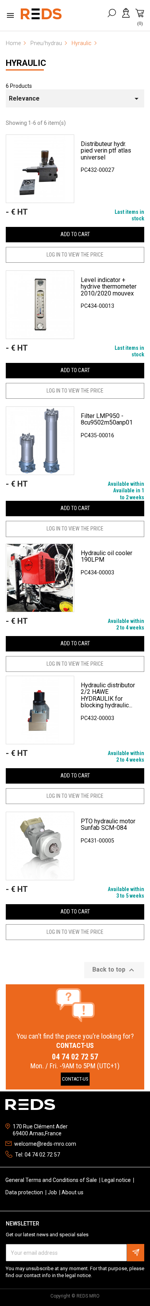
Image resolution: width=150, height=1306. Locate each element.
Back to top (114, 970)
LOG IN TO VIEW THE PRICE (75, 255)
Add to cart (75, 234)
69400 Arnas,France (37, 1133)
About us (72, 1192)
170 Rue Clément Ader (40, 1126)
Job (53, 1192)
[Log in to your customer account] (127, 17)
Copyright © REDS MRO (75, 1296)
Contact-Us (75, 1079)
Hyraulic (26, 63)
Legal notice (117, 1180)
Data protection (24, 1192)
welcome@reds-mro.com (45, 1144)
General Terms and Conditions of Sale (51, 1180)
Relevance (75, 98)
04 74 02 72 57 (75, 1056)
